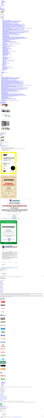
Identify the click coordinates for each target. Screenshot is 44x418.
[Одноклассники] (1, 298)
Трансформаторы (4, 59)
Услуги (2, 383)
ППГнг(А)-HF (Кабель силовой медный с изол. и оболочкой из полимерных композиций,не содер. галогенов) (14, 37)
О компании (2, 0)
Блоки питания (4, 45)
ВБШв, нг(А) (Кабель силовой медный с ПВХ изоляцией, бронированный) (10, 23)
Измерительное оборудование (6, 48)
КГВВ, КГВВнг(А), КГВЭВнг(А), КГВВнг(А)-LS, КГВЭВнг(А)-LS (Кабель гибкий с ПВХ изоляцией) (12, 86)
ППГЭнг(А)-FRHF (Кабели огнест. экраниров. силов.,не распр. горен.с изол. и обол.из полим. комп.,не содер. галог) (13, 94)
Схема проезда (1, 17)
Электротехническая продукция (4, 44)
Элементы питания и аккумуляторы (6, 63)
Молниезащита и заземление (6, 67)
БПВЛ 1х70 (1, 281)
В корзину (1, 145)
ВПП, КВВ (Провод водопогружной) (6, 27)
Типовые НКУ (4, 69)
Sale (1, 76)
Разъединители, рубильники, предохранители (7, 54)
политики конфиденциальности (18, 276)
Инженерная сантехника (2, 103)
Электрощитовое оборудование (3, 102)
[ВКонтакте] (0, 298)
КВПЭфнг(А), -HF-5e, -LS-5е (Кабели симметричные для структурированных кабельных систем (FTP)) (12, 85)
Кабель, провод (3, 18)
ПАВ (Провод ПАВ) (5, 34)
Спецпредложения (3, 1)
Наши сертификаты (3, 2)
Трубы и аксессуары (5, 68)
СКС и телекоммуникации (5, 57)
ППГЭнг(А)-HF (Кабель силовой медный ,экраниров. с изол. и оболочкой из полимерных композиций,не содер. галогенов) (15, 38)
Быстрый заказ (3, 145)
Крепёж (3, 65)
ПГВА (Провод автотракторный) (4, 92)
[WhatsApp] (4, 298)
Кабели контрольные (5, 43)
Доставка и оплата (3, 382)
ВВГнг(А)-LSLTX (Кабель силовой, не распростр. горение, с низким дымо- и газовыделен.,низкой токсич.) (14, 26)
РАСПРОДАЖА (4, 55)
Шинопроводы (4, 61)
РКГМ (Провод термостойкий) (6, 40)
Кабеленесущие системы (3, 64)
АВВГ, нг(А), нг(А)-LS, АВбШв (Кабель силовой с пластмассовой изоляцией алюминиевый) (11, 77)
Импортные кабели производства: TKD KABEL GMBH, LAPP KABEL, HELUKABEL (10, 100)
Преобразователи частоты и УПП (6, 53)
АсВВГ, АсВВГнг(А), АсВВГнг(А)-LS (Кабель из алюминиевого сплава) (10, 22)
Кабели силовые (4, 42)
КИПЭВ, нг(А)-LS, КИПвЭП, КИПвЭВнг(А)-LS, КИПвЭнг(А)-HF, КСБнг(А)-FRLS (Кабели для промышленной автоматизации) (16, 30)
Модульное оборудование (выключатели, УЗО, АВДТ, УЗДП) (9, 51)
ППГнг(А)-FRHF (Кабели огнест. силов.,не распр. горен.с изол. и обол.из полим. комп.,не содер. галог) (12, 93)
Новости (2, 3)
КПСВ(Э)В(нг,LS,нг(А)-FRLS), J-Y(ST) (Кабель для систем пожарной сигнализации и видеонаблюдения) (13, 32)
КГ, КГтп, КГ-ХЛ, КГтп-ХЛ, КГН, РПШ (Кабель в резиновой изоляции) (10, 29)
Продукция (1, 135)
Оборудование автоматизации (6, 52)
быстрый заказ (1, 287)
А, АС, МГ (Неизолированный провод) (7, 20)
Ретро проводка (4, 56)
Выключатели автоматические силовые (7, 46)
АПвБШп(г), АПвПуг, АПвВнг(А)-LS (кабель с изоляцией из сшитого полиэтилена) (11, 21)
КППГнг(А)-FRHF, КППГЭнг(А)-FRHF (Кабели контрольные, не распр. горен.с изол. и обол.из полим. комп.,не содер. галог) (15, 31)
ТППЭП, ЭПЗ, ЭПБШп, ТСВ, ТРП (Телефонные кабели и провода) (9, 41)
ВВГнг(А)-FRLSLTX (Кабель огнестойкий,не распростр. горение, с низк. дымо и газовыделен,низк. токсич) (14, 25)
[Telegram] (2, 298)
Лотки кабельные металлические (6, 66)
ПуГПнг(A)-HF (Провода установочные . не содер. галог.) (8, 39)
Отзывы (2, 4)
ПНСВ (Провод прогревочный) (6, 36)
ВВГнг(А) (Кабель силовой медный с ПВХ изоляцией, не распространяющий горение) (11, 24)
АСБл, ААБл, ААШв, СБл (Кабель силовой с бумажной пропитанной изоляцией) (9, 78)
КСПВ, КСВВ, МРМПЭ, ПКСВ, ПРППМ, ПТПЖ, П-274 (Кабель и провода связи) (11, 33)
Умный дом (4, 60)
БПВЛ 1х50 (1, 290)
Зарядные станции (4, 47)
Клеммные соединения (5, 49)
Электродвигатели (4, 62)
